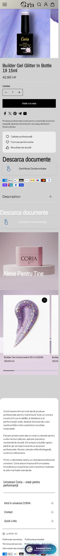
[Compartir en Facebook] (5, 112)
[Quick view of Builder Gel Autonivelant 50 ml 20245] (43, 298)
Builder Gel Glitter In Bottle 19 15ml (27, 66)
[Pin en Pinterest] (15, 112)
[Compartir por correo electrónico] (25, 112)
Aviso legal (47, 544)
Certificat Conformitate (32, 167)
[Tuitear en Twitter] (10, 112)
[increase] (19, 91)
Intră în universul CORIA (17, 503)
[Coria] (27, 4)
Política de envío (31, 544)
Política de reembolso (12, 539)
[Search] (39, 4)
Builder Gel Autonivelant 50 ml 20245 (23, 353)
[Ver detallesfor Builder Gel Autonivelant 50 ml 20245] (25, 323)
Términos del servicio (12, 544)
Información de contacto (13, 548)
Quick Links (10, 521)
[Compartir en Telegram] (20, 112)
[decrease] (6, 91)
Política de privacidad (34, 539)
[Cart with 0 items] (52, 4)
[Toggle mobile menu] (10, 4)
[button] (52, 4)
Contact (8, 512)
